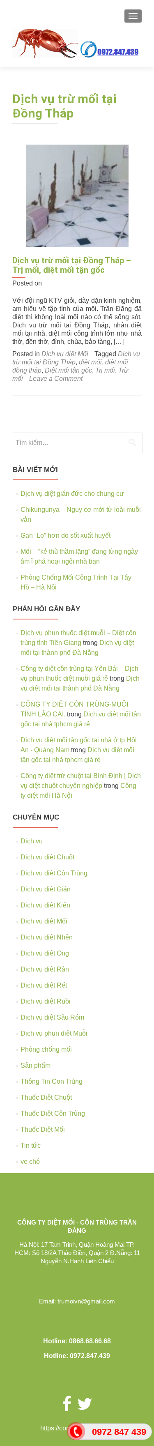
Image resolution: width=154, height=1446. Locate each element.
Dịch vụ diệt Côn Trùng (54, 873)
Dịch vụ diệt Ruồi (46, 1001)
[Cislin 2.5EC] (77, 195)
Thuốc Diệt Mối (43, 1129)
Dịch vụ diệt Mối (64, 353)
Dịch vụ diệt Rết (44, 985)
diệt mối (90, 362)
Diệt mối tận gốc (68, 370)
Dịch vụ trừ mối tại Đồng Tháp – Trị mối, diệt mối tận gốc (71, 265)
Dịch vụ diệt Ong (45, 953)
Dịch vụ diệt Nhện (47, 937)
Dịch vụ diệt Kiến (45, 905)
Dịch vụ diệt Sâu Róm (52, 1017)
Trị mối (105, 370)
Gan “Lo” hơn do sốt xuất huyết (65, 535)
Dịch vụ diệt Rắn (45, 969)
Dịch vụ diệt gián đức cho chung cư (72, 493)
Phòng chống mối (46, 1049)
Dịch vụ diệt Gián (46, 889)
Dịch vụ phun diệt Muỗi (54, 1033)
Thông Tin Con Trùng (52, 1081)
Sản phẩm (36, 1065)
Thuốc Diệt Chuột (46, 1097)
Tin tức (31, 1145)
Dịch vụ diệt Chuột (47, 857)
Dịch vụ (32, 841)
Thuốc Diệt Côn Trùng (53, 1113)
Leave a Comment (56, 378)
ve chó (30, 1161)
